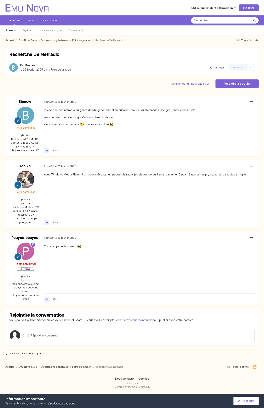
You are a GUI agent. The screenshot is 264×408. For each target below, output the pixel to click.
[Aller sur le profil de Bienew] (13, 67)
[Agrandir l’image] (82, 124)
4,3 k (26, 276)
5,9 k (26, 199)
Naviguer (14, 20)
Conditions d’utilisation (61, 403)
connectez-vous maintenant (134, 320)
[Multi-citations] (46, 150)
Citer (56, 150)
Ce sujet (240, 20)
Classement (76, 30)
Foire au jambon (61, 69)
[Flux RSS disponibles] (255, 367)
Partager (218, 67)
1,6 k (27, 135)
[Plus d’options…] (251, 101)
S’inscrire (249, 7)
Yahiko (25, 166)
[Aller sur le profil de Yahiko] (25, 179)
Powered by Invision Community (132, 386)
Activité (31, 20)
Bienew (30, 65)
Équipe (27, 30)
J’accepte (247, 400)
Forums (11, 30)
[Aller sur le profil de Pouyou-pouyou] (25, 251)
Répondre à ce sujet (237, 83)
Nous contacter (125, 378)
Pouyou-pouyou (24, 238)
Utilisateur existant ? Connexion (212, 7)
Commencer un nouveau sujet (190, 83)
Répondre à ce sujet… (44, 335)
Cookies (143, 378)
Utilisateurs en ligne (50, 30)
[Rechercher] (254, 20)
